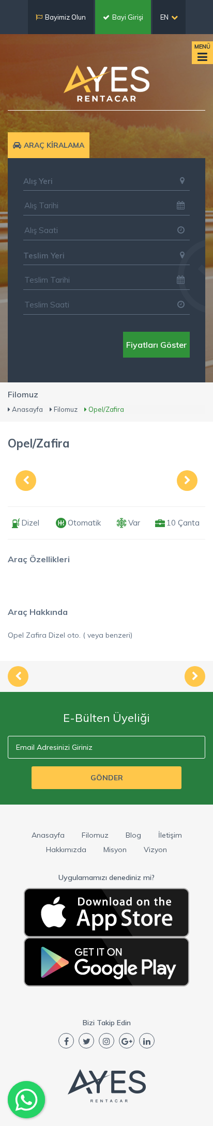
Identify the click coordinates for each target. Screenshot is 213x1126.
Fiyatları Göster (156, 345)
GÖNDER (106, 777)
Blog (133, 835)
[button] (106, 181)
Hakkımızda (66, 849)
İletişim (170, 835)
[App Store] (106, 912)
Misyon (115, 849)
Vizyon (155, 849)
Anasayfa (48, 835)
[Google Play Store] (106, 961)
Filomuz (95, 835)
